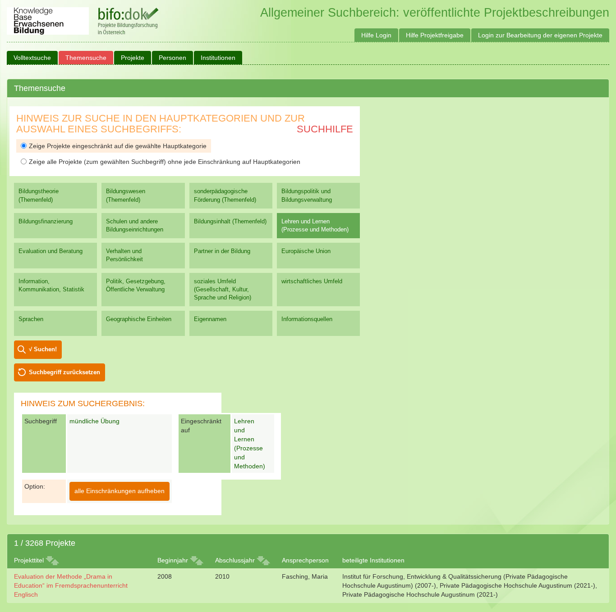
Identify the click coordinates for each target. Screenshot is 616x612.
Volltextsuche (32, 57)
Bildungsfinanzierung (45, 221)
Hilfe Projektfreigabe (435, 35)
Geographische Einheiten (138, 319)
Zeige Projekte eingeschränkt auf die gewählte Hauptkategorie (118, 146)
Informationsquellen (306, 319)
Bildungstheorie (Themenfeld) (38, 195)
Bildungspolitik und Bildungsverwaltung (306, 195)
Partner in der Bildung (222, 251)
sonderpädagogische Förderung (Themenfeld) (225, 195)
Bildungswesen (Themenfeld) (125, 195)
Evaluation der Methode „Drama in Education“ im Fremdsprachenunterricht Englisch (71, 585)
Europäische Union (306, 251)
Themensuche (85, 57)
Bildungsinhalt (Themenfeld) (230, 221)
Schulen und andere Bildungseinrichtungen (134, 225)
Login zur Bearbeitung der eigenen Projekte (540, 35)
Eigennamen (210, 319)
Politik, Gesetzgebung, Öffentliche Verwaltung (135, 285)
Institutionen (218, 57)
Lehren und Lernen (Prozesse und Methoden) (315, 225)
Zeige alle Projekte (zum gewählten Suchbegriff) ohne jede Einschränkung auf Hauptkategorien (164, 161)
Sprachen (30, 319)
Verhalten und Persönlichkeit (124, 255)
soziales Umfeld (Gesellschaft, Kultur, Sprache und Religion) (222, 289)
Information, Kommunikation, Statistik (51, 285)
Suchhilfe (325, 129)
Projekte (132, 57)
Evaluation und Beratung (50, 251)
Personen (172, 57)
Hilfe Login (376, 35)
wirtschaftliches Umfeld (311, 281)
